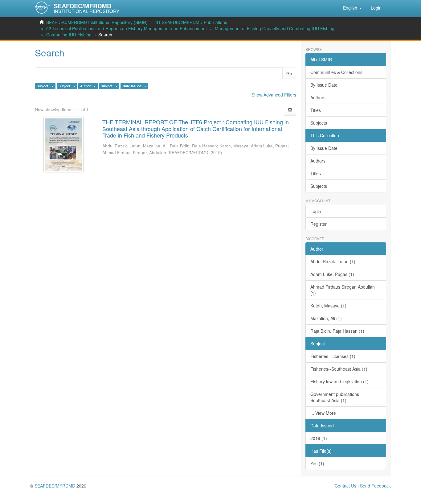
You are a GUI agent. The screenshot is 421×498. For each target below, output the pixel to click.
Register (318, 224)
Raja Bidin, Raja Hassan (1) (337, 331)
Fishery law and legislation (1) (339, 381)
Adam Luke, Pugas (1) (332, 274)
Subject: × (45, 86)
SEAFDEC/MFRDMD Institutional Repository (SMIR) (97, 22)
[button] (352, 7)
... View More (323, 413)
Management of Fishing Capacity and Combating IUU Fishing (274, 28)
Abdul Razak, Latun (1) (332, 261)
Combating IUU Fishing (69, 34)
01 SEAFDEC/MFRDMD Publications (191, 22)
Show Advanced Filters (273, 95)
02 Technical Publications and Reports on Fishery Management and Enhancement (126, 28)
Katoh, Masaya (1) (328, 306)
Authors (317, 97)
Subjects (318, 123)
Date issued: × (134, 86)
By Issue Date (323, 85)
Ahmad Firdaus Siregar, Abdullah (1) (342, 290)
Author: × (88, 86)
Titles (315, 110)
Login (315, 211)
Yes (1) (317, 463)
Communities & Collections (336, 72)
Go (289, 73)
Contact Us (345, 486)
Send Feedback (375, 486)
